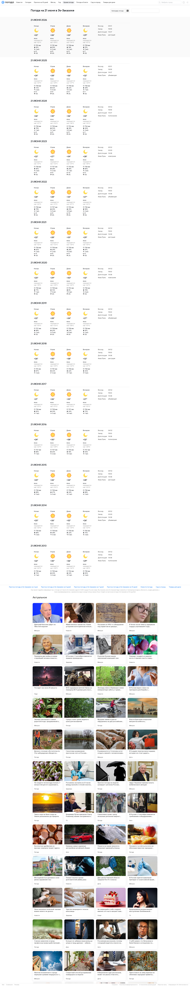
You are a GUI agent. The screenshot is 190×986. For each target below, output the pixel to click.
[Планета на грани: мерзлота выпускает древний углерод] (111, 839)
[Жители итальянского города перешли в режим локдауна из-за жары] (47, 966)
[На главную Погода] (9, 2)
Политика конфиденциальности (128, 984)
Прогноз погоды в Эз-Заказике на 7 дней (89, 587)
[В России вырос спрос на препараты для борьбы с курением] (142, 681)
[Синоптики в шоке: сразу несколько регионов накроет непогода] (111, 808)
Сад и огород (160, 587)
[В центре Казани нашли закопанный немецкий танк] (111, 649)
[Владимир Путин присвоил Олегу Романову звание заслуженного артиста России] (79, 808)
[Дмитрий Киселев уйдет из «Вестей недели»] (47, 618)
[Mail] (3, 2)
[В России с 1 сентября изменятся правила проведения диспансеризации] (79, 649)
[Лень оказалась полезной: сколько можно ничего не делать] (47, 902)
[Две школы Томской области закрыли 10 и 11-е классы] (111, 871)
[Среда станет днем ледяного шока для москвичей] (79, 713)
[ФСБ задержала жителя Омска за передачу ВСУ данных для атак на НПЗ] (79, 681)
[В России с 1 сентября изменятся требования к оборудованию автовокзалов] (142, 808)
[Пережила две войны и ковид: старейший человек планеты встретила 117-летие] (47, 649)
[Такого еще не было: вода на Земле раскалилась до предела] (47, 808)
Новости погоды (146, 587)
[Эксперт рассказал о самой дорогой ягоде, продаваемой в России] (47, 713)
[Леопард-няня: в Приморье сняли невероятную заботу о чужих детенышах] (111, 681)
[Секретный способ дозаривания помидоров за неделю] (79, 966)
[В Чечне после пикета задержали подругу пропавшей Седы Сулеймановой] (142, 618)
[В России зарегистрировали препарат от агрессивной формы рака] (142, 871)
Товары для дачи (175, 587)
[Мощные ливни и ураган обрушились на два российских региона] (111, 713)
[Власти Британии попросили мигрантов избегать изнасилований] (142, 713)
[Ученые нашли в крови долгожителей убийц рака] (79, 871)
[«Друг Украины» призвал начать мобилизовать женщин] (142, 776)
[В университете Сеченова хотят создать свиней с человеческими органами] (111, 744)
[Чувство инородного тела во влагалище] (79, 902)
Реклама (16, 984)
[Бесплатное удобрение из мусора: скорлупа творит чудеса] (47, 839)
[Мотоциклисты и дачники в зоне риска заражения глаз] (47, 871)
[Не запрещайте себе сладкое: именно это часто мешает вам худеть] (111, 902)
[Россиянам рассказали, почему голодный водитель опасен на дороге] (111, 934)
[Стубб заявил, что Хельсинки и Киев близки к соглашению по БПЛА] (142, 934)
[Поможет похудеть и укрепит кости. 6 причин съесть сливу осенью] (142, 649)
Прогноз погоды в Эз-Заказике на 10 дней (122, 587)
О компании (9, 984)
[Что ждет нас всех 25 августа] (47, 681)
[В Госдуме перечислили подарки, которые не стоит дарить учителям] (142, 744)
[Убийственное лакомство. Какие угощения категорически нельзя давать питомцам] (79, 618)
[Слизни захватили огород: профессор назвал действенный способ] (47, 934)
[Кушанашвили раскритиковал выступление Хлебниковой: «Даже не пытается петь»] (142, 902)
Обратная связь (162, 984)
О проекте (115, 984)
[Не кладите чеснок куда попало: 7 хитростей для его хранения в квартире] (47, 776)
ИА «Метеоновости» (182, 984)
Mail (3, 984)
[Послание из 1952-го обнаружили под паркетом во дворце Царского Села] (111, 618)
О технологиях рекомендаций (147, 984)
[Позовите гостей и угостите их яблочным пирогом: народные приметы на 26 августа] (142, 839)
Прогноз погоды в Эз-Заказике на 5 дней (56, 587)
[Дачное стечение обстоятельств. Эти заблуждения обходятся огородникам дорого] (47, 744)
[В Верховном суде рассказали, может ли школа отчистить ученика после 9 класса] (111, 966)
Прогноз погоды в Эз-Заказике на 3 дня (23, 587)
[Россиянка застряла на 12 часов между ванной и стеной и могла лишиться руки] (79, 776)
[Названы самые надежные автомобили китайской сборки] (79, 839)
